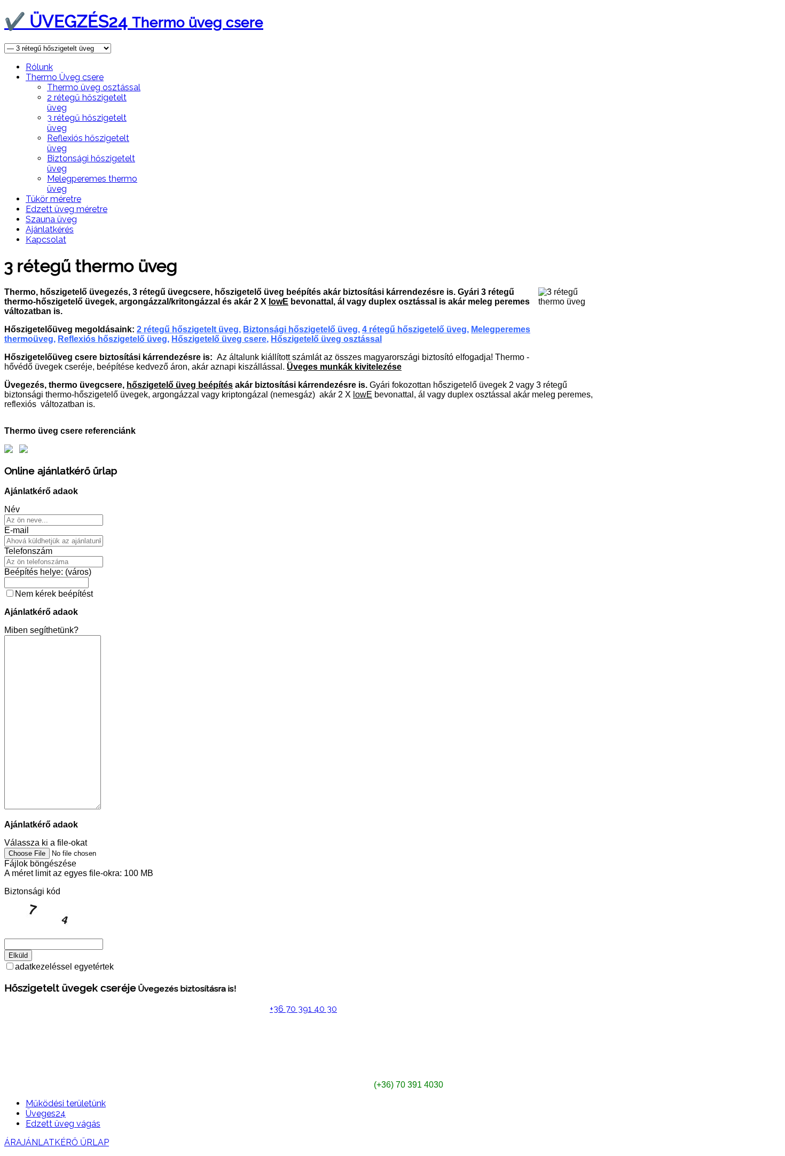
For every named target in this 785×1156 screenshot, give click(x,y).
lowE (278, 301)
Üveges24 (46, 1113)
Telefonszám (28, 551)
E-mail (16, 530)
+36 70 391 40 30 (303, 1009)
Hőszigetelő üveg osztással (326, 338)
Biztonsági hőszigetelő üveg (300, 329)
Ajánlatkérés (50, 229)
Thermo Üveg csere (65, 77)
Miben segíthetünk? (41, 630)
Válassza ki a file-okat (45, 842)
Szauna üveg (51, 219)
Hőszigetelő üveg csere (218, 338)
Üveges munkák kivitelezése (344, 366)
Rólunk (39, 67)
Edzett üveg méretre (66, 209)
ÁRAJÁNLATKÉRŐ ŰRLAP (56, 1142)
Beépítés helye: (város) (47, 571)
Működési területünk (66, 1103)
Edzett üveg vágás (63, 1124)
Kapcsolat (46, 240)
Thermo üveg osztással (93, 87)
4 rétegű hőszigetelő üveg (414, 329)
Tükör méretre (53, 199)
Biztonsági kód (32, 891)
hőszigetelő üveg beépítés (180, 384)
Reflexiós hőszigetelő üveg (112, 338)
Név (12, 509)
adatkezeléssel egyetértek (64, 966)
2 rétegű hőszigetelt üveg (188, 329)
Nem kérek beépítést (54, 593)
